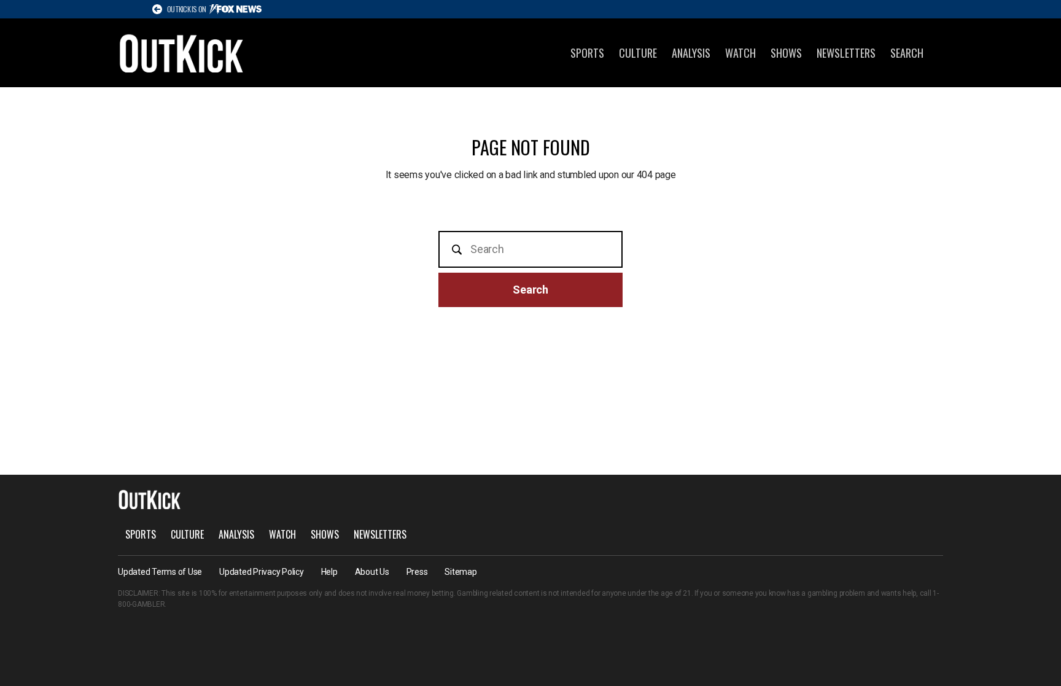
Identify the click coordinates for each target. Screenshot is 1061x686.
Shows (786, 53)
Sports (587, 53)
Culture (638, 53)
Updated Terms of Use (160, 572)
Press (417, 572)
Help (329, 572)
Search (906, 53)
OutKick (182, 52)
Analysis (691, 53)
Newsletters (846, 53)
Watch (740, 53)
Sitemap (460, 572)
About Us (372, 572)
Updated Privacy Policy (261, 572)
